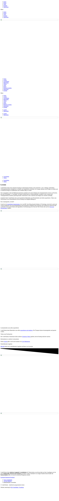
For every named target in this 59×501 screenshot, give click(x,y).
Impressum (5, 7)
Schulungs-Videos (26, 336)
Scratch (5, 341)
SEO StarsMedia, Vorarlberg (17, 487)
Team (4, 4)
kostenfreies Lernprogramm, (13, 204)
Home (4, 1)
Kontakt (5, 5)
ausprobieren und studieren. (26, 330)
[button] (29, 9)
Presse (4, 3)
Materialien (6, 82)
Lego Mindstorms (26, 341)
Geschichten (6, 81)
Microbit (2, 346)
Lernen (5, 80)
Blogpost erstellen (7, 88)
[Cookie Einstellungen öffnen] (11, 499)
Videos (5, 84)
